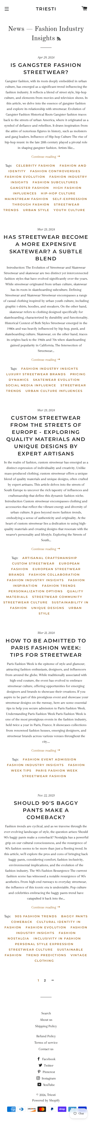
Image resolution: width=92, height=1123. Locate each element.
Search (46, 1013)
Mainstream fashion (26, 199)
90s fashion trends (36, 916)
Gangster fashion (29, 187)
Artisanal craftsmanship (49, 558)
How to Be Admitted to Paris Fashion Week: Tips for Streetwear (46, 648)
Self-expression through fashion (49, 201)
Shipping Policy (46, 1026)
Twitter (48, 1065)
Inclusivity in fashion (57, 938)
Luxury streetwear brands (36, 374)
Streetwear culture (25, 602)
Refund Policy (46, 1036)
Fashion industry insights (49, 368)
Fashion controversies (55, 171)
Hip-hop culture (58, 193)
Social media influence (31, 385)
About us (46, 1020)
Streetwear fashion (44, 776)
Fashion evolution (25, 176)
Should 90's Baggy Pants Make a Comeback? (46, 810)
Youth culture (69, 210)
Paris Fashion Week (57, 770)
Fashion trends (59, 585)
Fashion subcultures (55, 182)
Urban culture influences (54, 391)
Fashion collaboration (54, 574)
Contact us (46, 1049)
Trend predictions (46, 955)
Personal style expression (44, 944)
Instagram (48, 1078)
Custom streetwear (33, 563)
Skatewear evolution (56, 379)
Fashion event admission (50, 759)
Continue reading (44, 157)
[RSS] (59, 39)
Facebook (48, 1059)
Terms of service (46, 1043)
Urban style (36, 210)
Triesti (46, 9)
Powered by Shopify (46, 1100)
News (16, 29)
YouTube (48, 1085)
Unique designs (47, 608)
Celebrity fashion (35, 165)
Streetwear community (57, 596)
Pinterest (48, 1072)
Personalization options (35, 591)
